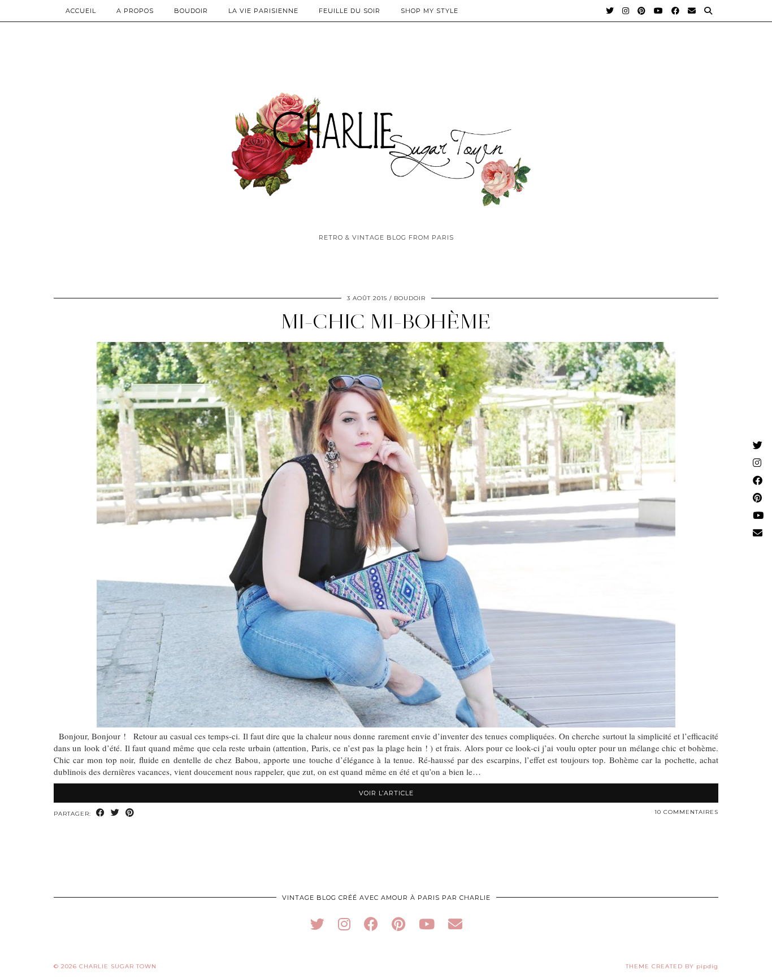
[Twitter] (610, 10)
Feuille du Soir (349, 11)
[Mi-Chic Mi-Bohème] (386, 724)
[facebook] (371, 924)
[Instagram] (626, 10)
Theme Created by (672, 966)
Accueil (81, 11)
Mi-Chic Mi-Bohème (386, 321)
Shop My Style (429, 11)
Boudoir (191, 11)
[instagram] (344, 924)
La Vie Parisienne (263, 11)
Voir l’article (386, 793)
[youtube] (427, 924)
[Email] (692, 10)
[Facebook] (675, 10)
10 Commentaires (686, 812)
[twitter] (317, 924)
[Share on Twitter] (115, 813)
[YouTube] (658, 10)
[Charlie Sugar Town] (386, 143)
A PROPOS (135, 11)
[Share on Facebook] (100, 813)
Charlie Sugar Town (118, 966)
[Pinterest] (641, 10)
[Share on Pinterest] (130, 813)
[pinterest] (398, 924)
